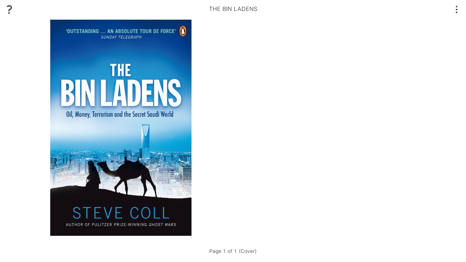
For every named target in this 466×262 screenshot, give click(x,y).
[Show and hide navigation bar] (456, 9)
